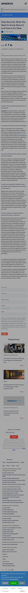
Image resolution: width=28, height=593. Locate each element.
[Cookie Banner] (14, 582)
